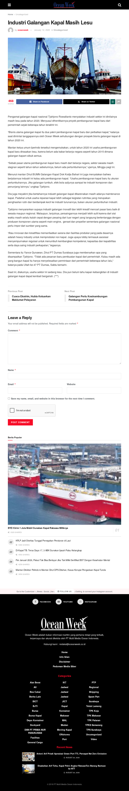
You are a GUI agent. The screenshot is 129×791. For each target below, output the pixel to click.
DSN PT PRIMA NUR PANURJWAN (35, 731)
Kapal (65, 706)
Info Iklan (64, 656)
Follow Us (65, 591)
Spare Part (93, 696)
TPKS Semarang (93, 725)
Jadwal (64, 687)
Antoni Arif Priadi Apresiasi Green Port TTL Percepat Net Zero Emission (71, 753)
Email (12, 384)
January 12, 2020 (42, 29)
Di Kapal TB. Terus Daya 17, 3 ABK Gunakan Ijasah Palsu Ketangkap (49, 550)
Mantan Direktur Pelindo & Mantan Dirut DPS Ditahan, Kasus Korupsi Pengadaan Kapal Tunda (61, 569)
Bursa (35, 710)
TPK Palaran (93, 720)
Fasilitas (35, 737)
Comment (14, 330)
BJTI (35, 706)
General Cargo (35, 742)
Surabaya (94, 701)
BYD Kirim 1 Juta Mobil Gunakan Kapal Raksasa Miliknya (38, 528)
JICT (64, 701)
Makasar (64, 715)
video (94, 739)
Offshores (64, 734)
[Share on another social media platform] (118, 101)
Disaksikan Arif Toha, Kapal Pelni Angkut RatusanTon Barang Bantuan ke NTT (72, 767)
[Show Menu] (9, 4)
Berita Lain (35, 696)
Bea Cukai (35, 691)
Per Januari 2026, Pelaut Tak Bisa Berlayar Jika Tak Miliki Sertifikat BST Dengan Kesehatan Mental (63, 560)
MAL (64, 720)
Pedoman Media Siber (64, 666)
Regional (94, 687)
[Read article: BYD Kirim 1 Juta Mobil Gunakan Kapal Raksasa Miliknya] (64, 484)
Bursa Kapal (35, 715)
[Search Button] (119, 4)
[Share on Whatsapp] (112, 101)
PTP (94, 682)
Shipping (94, 691)
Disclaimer (64, 661)
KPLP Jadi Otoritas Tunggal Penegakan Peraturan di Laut (43, 540)
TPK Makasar (94, 715)
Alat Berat (35, 682)
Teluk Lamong (93, 706)
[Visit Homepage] (64, 5)
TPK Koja (94, 710)
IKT (64, 682)
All (35, 687)
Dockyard (35, 725)
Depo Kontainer (35, 720)
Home (10, 14)
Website (71, 384)
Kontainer (64, 710)
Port (64, 739)
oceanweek (23, 29)
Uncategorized (22, 14)
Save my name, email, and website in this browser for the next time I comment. (53, 398)
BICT (35, 701)
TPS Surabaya (93, 729)
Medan (64, 725)
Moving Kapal (64, 729)
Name (12, 370)
